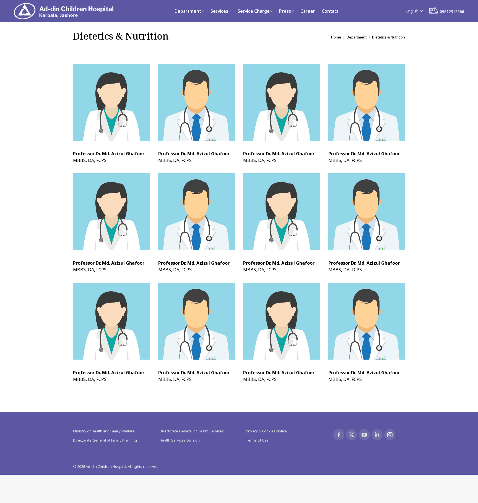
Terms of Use (257, 440)
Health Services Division (180, 440)
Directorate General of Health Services (192, 431)
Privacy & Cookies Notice (266, 431)
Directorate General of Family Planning (105, 440)
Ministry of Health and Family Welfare (104, 431)
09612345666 (452, 11)
